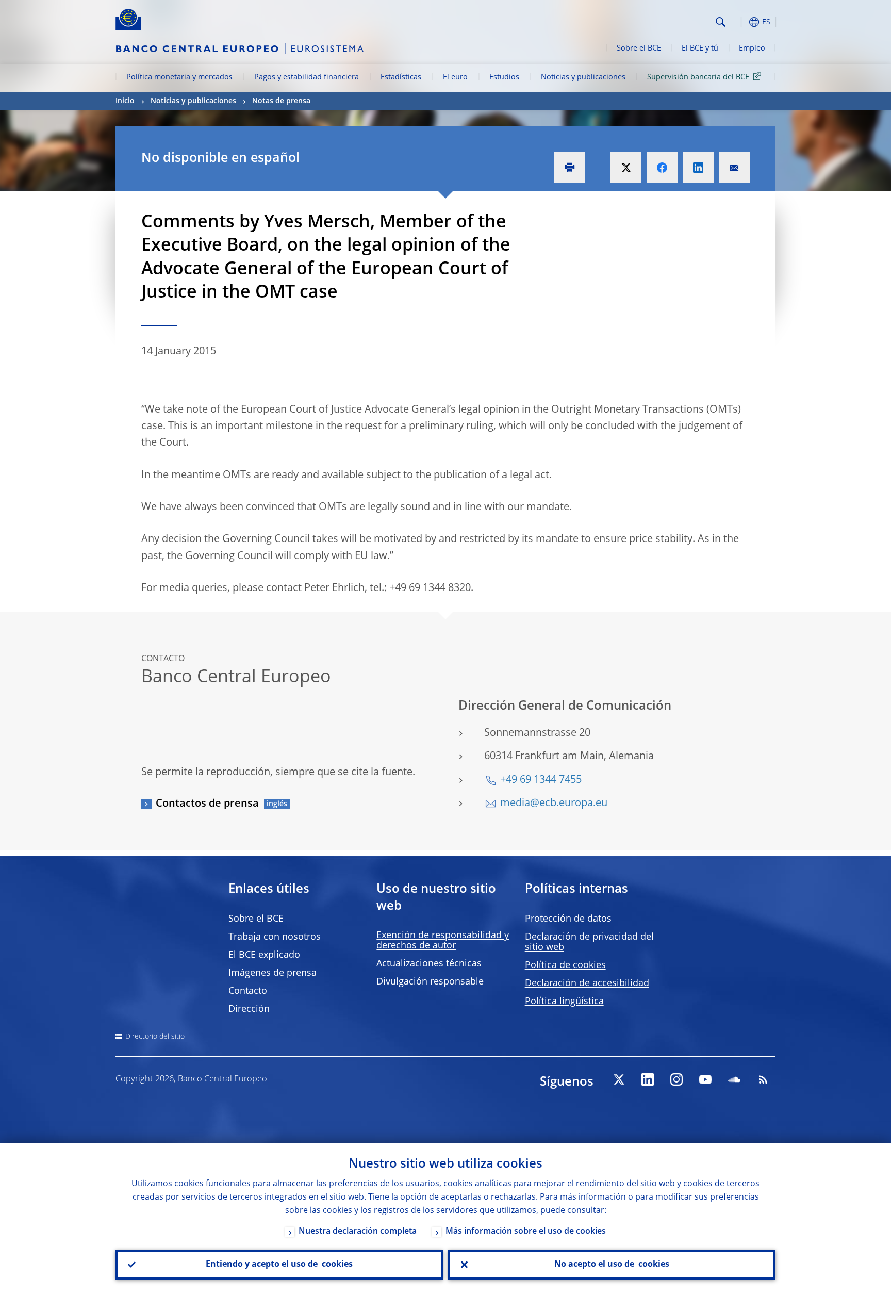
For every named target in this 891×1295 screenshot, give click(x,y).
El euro (455, 77)
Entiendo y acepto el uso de (279, 1264)
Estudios (504, 77)
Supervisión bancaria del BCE (698, 77)
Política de (565, 965)
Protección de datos (568, 919)
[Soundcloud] (734, 1079)
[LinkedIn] (647, 1079)
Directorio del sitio (155, 1036)
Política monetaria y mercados (179, 77)
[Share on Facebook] (662, 167)
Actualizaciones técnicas (429, 964)
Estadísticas (401, 77)
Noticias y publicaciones (583, 77)
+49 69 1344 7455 (541, 780)
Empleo (752, 48)
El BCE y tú (700, 48)
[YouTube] (705, 1079)
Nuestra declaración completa (358, 1231)
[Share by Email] (734, 167)
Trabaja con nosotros (274, 937)
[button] (739, 21)
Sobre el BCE (639, 48)
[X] (618, 1079)
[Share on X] (625, 167)
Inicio (125, 101)
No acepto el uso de (611, 1264)
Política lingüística (564, 1001)
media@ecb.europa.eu (553, 803)
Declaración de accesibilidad (587, 983)
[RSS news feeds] (763, 1079)
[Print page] (569, 167)
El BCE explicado (264, 955)
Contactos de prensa (207, 804)
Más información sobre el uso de (526, 1231)
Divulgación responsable (430, 982)
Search (720, 22)
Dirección (249, 1009)
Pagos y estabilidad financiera (306, 77)
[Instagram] (676, 1079)
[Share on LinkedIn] (698, 167)
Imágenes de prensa (272, 973)
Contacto (247, 991)
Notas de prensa (281, 101)
